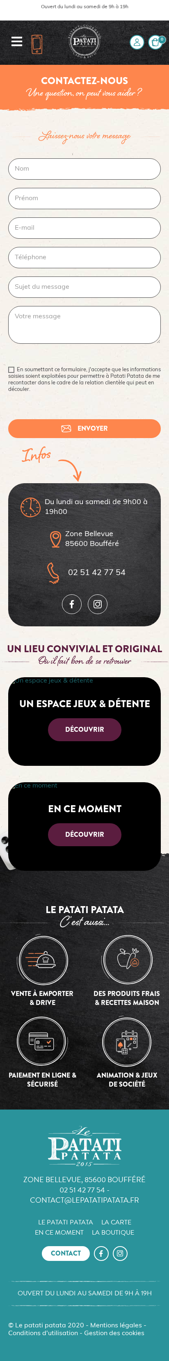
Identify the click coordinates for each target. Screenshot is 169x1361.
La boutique (113, 1233)
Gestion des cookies (114, 1333)
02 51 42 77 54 (97, 573)
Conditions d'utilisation (43, 1333)
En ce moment (59, 1233)
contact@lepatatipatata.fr (84, 1200)
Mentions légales (116, 1325)
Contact (66, 1253)
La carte (116, 1222)
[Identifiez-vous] (137, 42)
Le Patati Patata (65, 1222)
